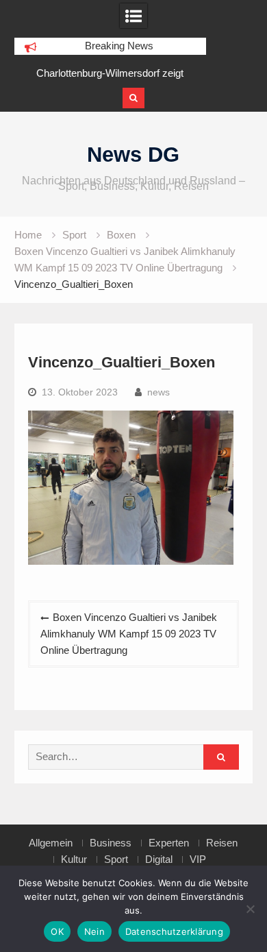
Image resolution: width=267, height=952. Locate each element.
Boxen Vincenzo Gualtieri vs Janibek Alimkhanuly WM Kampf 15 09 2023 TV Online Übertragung (128, 633)
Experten (169, 843)
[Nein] (250, 909)
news (158, 392)
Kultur (74, 859)
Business (110, 843)
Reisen (222, 843)
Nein (94, 931)
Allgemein (51, 843)
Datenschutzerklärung (174, 931)
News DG (133, 155)
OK (57, 931)
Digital (159, 859)
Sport (116, 859)
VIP (198, 859)
